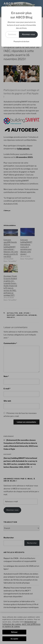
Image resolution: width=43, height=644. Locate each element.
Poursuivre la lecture (21, 41)
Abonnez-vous (28, 34)
